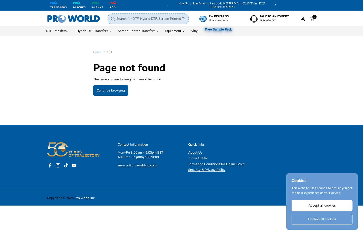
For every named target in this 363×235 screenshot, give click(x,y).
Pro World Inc (85, 198)
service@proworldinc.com (137, 165)
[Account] (302, 18)
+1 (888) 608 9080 (145, 157)
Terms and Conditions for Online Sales (216, 164)
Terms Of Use (198, 158)
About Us (195, 152)
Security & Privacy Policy (206, 169)
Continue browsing (111, 90)
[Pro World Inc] (73, 19)
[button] (313, 18)
